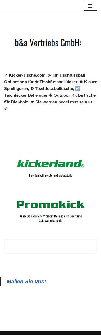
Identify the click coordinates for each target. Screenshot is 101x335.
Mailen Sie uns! (26, 281)
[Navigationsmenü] (90, 6)
